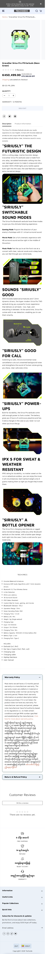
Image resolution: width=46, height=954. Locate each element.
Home (4, 17)
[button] (3, 11)
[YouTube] (15, 933)
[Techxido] (22, 11)
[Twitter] (10, 116)
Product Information (23, 124)
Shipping (5, 80)
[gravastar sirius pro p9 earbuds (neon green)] (20, 40)
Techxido (29, 951)
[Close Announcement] (41, 4)
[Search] (37, 11)
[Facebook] (4, 116)
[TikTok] (12, 933)
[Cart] (41, 11)
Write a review (22, 803)
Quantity (6, 91)
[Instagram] (8, 933)
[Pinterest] (15, 116)
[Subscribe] (42, 928)
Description (6, 124)
